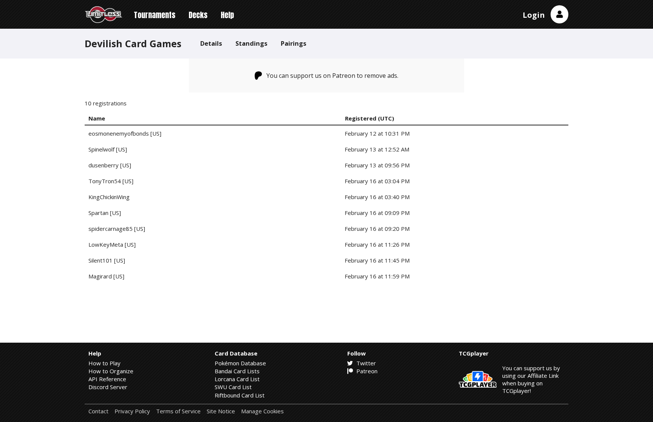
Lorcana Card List (237, 379)
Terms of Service (178, 411)
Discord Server (107, 387)
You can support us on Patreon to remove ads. (332, 75)
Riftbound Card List (240, 395)
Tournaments (154, 15)
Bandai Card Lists (237, 371)
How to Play (104, 363)
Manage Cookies (262, 411)
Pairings (293, 43)
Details (211, 43)
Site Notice (221, 411)
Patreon (366, 371)
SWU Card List (233, 387)
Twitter (365, 363)
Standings (251, 43)
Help (227, 15)
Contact (98, 411)
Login (534, 15)
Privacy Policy (132, 411)
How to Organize (110, 371)
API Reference (107, 379)
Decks (198, 15)
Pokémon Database (240, 363)
